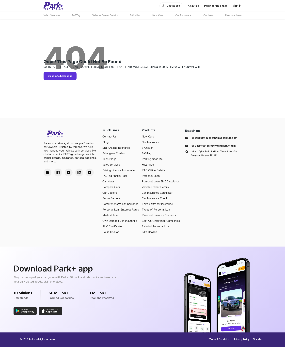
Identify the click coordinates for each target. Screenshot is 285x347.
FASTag (146, 153)
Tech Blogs (109, 159)
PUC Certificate (112, 226)
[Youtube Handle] (90, 172)
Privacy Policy (241, 339)
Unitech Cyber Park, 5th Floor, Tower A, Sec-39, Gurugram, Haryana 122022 (214, 153)
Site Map (258, 339)
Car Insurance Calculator (157, 192)
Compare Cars (111, 187)
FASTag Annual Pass (114, 175)
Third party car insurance (157, 204)
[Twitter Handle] (69, 172)
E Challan (147, 147)
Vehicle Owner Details (155, 187)
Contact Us (109, 136)
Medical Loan (110, 215)
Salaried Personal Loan (156, 226)
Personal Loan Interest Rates (120, 209)
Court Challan (110, 232)
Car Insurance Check (155, 198)
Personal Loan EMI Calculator (160, 181)
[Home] (53, 6)
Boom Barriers (111, 198)
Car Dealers (109, 192)
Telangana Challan (113, 153)
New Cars (148, 136)
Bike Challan (149, 232)
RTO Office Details (153, 170)
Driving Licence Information (119, 170)
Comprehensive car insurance (120, 204)
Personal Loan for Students (159, 215)
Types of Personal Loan (156, 209)
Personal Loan (151, 175)
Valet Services (111, 164)
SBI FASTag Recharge (116, 147)
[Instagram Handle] (47, 172)
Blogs (105, 142)
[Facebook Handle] (58, 172)
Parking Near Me (152, 159)
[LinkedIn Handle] (79, 172)
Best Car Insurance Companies (161, 220)
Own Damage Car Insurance (119, 220)
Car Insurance (150, 142)
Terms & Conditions (220, 339)
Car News (108, 181)
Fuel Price (148, 164)
